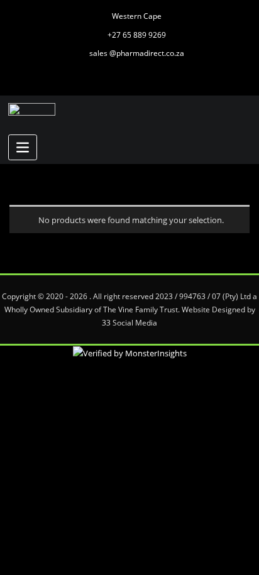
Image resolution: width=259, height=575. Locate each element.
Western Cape (137, 16)
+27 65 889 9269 (136, 35)
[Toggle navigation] (22, 147)
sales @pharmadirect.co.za (136, 53)
